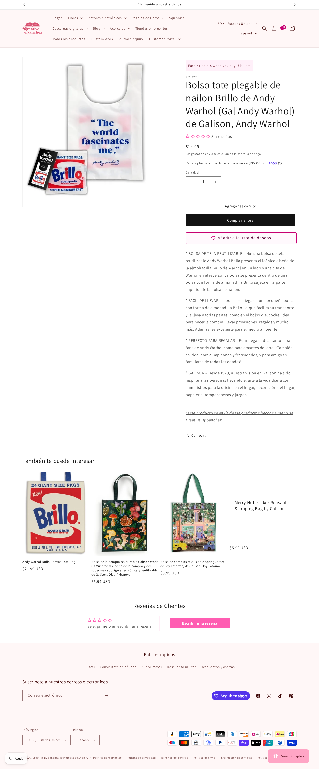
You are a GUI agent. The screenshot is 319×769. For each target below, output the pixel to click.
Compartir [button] (199, 435)
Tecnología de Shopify (74, 757)
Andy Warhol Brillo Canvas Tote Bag (48, 562)
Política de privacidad (141, 757)
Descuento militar (181, 667)
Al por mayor (152, 667)
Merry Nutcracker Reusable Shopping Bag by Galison (262, 505)
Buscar (89, 667)
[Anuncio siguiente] (294, 4)
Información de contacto (236, 757)
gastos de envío (202, 154)
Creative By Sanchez (46, 757)
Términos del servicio (175, 757)
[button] (75, 18)
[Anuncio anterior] (24, 4)
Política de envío (204, 757)
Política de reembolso (107, 757)
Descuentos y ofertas (218, 667)
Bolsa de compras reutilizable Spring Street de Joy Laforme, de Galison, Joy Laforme (192, 564)
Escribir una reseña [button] (199, 623)
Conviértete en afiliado (118, 667)
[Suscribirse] (106, 695)
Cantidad (192, 172)
